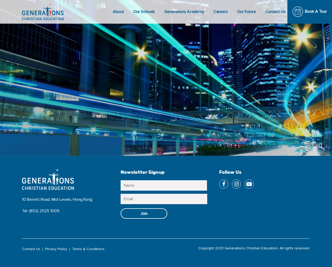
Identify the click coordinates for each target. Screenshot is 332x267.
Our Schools (144, 11)
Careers (220, 11)
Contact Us (275, 11)
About (118, 11)
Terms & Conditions (88, 249)
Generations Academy (184, 11)
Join (144, 213)
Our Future (246, 11)
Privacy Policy (56, 249)
